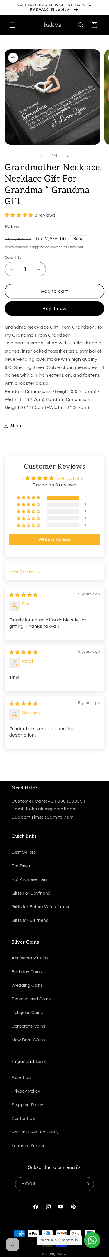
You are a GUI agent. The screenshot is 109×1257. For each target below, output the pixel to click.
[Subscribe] (86, 1184)
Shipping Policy (27, 1105)
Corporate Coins (28, 1026)
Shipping (37, 247)
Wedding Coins (27, 985)
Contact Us (23, 1118)
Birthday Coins (27, 972)
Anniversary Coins (30, 958)
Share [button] (16, 426)
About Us (21, 1077)
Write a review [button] (55, 539)
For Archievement (30, 879)
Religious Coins (27, 1013)
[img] (23, 595)
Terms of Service (29, 1146)
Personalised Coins (31, 999)
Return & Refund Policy (35, 1132)
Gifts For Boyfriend (31, 893)
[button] (12, 25)
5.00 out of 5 (69, 478)
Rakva (62, 1254)
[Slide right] (67, 155)
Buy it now (54, 308)
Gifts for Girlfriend (30, 920)
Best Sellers (24, 852)
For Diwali (22, 866)
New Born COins (28, 1040)
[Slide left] (41, 155)
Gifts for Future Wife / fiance (41, 907)
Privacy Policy (26, 1091)
